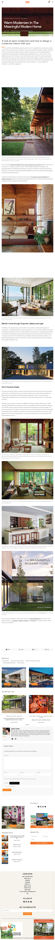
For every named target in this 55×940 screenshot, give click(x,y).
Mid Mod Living (40, 716)
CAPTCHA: (7, 783)
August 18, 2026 (14, 722)
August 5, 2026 (41, 722)
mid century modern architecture (17, 660)
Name (5, 772)
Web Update (27, 889)
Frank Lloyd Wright (43, 177)
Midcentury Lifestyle (48, 716)
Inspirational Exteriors (17, 860)
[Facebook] (12, 739)
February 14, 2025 (16, 846)
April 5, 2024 (6, 30)
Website (38, 772)
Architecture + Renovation (9, 18)
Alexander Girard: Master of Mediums (13, 816)
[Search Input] (52, 2)
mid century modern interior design (33, 660)
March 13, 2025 (17, 840)
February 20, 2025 (7, 821)
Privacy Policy (27, 886)
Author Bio (4, 736)
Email (22, 772)
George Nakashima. (35, 618)
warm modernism (21, 662)
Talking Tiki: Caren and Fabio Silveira (41, 720)
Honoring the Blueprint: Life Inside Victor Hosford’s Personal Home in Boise (14, 719)
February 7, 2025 (17, 861)
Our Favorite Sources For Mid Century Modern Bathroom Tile (17, 837)
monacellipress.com (42, 612)
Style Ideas (41, 717)
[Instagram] (41, 806)
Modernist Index (15, 812)
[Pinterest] (43, 806)
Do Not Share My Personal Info (27, 891)
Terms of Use (27, 888)
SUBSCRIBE (27, 914)
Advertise (27, 880)
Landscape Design (18, 670)
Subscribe (27, 882)
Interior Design (24, 18)
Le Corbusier (34, 177)
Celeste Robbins (6, 660)
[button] (26, 724)
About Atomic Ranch (27, 876)
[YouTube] (45, 806)
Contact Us (27, 884)
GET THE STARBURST (41, 843)
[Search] (2, 2)
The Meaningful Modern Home (9, 662)
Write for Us (27, 878)
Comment (6, 755)
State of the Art (17, 844)
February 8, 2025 (17, 854)
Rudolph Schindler (6, 179)
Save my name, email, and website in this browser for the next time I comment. (21, 778)
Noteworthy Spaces (17, 852)
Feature (9, 812)
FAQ (27, 893)
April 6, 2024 (33, 677)
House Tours (17, 18)
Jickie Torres (15, 729)
